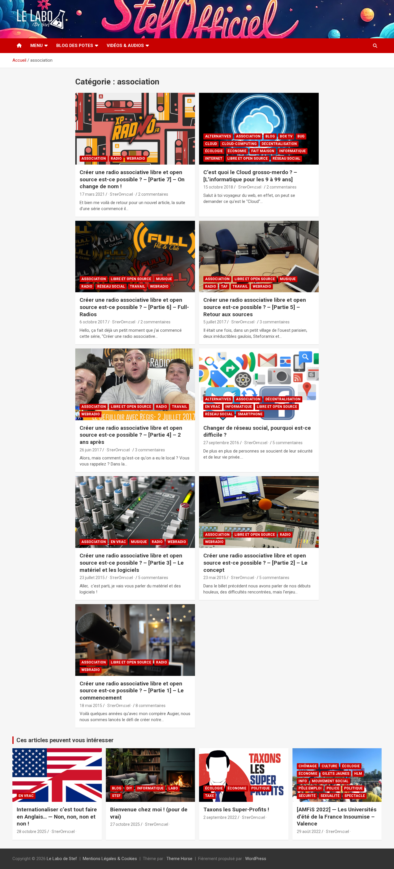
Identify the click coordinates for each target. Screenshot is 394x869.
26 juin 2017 (91, 450)
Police (333, 788)
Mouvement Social (330, 781)
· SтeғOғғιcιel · (121, 194)
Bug (301, 136)
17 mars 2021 (92, 194)
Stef (116, 796)
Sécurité (307, 796)
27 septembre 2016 (221, 442)
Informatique (292, 151)
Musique (164, 279)
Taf (224, 286)
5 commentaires (288, 442)
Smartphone (250, 414)
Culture (329, 766)
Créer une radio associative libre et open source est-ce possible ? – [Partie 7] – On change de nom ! (132, 179)
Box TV (286, 136)
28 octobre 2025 (31, 831)
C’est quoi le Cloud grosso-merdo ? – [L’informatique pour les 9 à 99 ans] (250, 176)
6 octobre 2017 (93, 322)
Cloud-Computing (239, 144)
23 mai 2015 (214, 577)
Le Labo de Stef (62, 858)
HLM (358, 774)
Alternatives (218, 136)
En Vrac (212, 407)
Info (303, 781)
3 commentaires (275, 322)
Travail (137, 286)
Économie (237, 151)
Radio (116, 159)
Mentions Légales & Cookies (110, 858)
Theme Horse (179, 858)
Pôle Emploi (310, 788)
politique (260, 788)
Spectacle (354, 796)
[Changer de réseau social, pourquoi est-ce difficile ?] (259, 384)
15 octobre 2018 (218, 187)
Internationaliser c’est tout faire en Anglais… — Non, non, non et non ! (57, 816)
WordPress (255, 858)
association (93, 159)
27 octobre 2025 (125, 824)
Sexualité (329, 796)
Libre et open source (247, 159)
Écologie (214, 151)
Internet (213, 159)
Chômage (308, 766)
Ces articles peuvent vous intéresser (65, 740)
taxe (209, 796)
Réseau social (286, 159)
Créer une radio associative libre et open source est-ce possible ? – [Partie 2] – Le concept (255, 562)
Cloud (211, 144)
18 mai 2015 (91, 705)
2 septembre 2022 (220, 817)
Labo (173, 788)
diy (129, 788)
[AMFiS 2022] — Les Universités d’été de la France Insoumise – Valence (336, 816)
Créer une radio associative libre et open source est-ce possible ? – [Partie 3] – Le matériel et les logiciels (132, 562)
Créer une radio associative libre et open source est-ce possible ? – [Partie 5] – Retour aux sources (254, 307)
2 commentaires (153, 194)
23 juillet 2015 (92, 577)
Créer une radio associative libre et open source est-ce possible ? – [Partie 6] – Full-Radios (134, 307)
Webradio (136, 159)
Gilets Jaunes (335, 774)
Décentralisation (279, 144)
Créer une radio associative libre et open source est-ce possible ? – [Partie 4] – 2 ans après (131, 435)
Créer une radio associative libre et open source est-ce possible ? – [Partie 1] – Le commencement (132, 690)
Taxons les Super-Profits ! (236, 809)
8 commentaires (151, 705)
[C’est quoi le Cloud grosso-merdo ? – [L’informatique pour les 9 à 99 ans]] (259, 129)
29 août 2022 (309, 831)
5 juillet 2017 (214, 322)
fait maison (262, 151)
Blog (270, 136)
